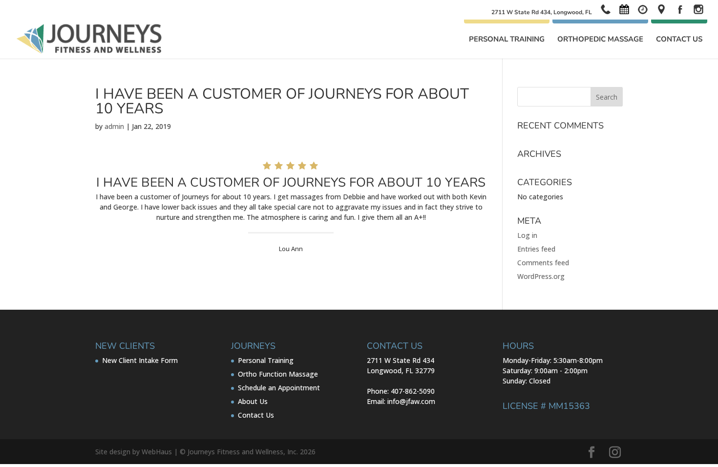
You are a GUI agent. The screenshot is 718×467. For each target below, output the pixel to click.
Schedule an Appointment (279, 387)
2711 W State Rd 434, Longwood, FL (541, 12)
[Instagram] (615, 452)
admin (114, 126)
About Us (253, 401)
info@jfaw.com (411, 401)
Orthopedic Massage (600, 40)
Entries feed (536, 249)
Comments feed (543, 262)
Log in (527, 235)
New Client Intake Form (140, 360)
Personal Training (507, 40)
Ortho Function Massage (278, 374)
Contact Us (679, 40)
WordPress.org (541, 276)
